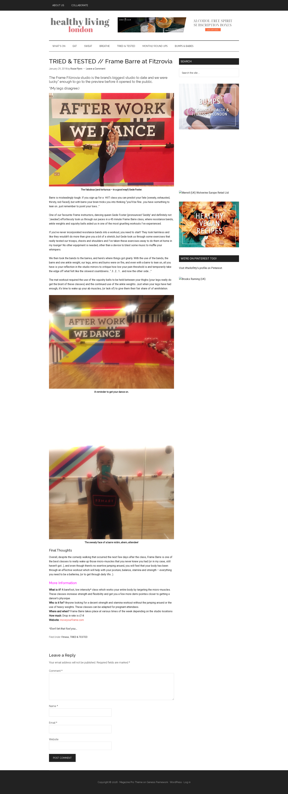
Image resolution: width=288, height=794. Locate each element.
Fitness (65, 637)
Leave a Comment (95, 68)
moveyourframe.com (72, 620)
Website (53, 739)
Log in (187, 782)
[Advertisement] (111, 418)
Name (53, 706)
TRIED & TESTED (79, 637)
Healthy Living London (80, 24)
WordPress (176, 782)
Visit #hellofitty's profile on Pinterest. (200, 268)
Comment (55, 670)
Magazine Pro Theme (131, 782)
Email (53, 722)
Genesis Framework (157, 782)
